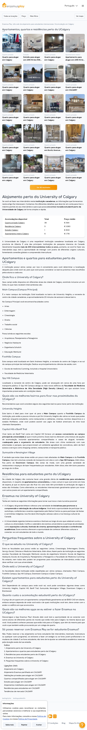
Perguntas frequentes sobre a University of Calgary (27, 661)
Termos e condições (49, 723)
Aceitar (39, 725)
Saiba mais (10, 725)
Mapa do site (74, 723)
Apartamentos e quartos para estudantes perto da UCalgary (31, 651)
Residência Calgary (13, 226)
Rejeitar (24, 725)
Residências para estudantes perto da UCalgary (26, 654)
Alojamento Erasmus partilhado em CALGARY (23, 672)
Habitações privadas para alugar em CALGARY (23, 675)
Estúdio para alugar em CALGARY (18, 682)
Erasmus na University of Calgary (19, 657)
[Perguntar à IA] (82, 725)
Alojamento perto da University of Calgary (23, 648)
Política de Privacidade (27, 719)
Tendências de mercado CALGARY (18, 691)
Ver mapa (79, 16)
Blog (63, 723)
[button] (12, 43)
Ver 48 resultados (43, 187)
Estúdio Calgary (11, 230)
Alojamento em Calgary (14, 669)
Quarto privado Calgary (15, 223)
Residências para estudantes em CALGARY (22, 688)
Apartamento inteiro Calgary (17, 233)
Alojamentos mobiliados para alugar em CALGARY (25, 685)
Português (69, 6)
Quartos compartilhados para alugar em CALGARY (25, 678)
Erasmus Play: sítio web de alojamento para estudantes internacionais (28, 24)
